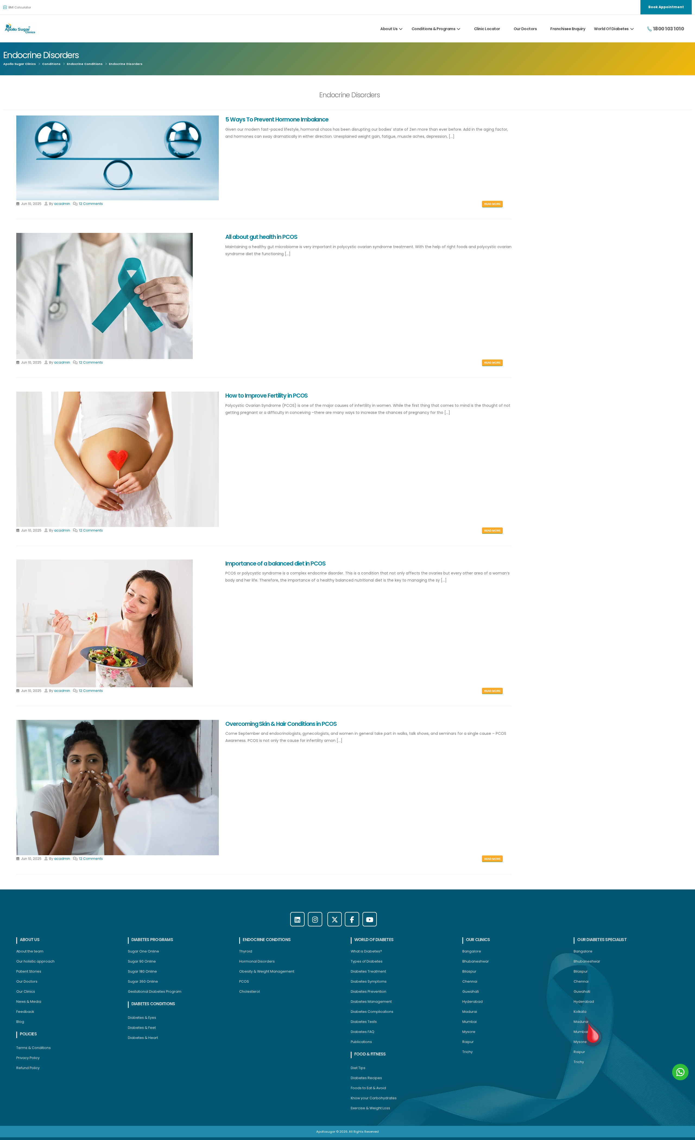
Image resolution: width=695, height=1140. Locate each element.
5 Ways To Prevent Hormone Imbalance (276, 119)
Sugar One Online (143, 951)
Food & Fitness (370, 1054)
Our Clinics (25, 991)
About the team (29, 951)
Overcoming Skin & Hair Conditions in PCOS (281, 724)
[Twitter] (334, 919)
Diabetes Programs (152, 939)
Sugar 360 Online (143, 981)
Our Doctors (525, 29)
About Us (388, 29)
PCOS (244, 981)
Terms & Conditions (33, 1047)
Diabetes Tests (364, 1021)
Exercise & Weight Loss (370, 1108)
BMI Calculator (19, 7)
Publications (361, 1041)
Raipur (468, 1041)
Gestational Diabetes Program (154, 991)
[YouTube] (369, 919)
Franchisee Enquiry (567, 29)
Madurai (469, 1011)
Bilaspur (469, 971)
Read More (492, 204)
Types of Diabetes (367, 961)
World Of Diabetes (611, 29)
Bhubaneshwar (475, 961)
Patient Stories (28, 971)
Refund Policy (28, 1068)
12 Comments (91, 203)
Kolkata (580, 1011)
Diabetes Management (371, 1001)
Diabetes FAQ (362, 1031)
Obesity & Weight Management (266, 971)
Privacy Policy (28, 1057)
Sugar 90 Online (142, 961)
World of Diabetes (373, 939)
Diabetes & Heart (143, 1037)
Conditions (51, 64)
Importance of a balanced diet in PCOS (275, 563)
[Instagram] (315, 919)
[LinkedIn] (297, 919)
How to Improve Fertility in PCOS (266, 395)
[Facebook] (352, 919)
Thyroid (245, 951)
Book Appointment (666, 7)
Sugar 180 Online (142, 971)
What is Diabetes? (366, 951)
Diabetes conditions (153, 1004)
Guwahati (470, 991)
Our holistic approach (35, 961)
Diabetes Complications (372, 1011)
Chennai (469, 981)
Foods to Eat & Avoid (368, 1088)
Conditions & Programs (434, 29)
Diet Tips (358, 1068)
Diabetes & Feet (142, 1027)
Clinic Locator (487, 29)
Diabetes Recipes (366, 1078)
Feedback (25, 1011)
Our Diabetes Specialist (602, 939)
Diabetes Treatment (368, 971)
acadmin (62, 203)
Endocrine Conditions (85, 64)
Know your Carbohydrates (374, 1098)
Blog (20, 1021)
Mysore (468, 1031)
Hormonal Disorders (257, 961)
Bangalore (471, 951)
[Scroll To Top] (685, 1134)
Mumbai (469, 1021)
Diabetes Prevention (368, 991)
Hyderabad (472, 1001)
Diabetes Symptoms (369, 981)
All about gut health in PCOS (261, 237)
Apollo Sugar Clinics (19, 64)
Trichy (467, 1052)
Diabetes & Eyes (142, 1017)
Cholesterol (249, 991)
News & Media (28, 1001)
